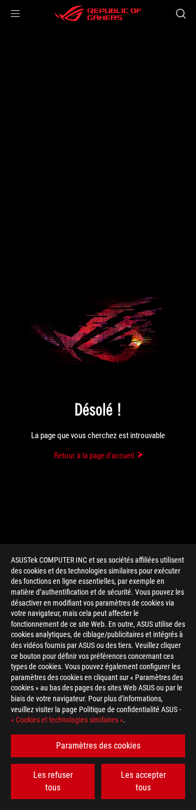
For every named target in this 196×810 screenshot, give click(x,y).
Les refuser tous (53, 781)
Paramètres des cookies (98, 745)
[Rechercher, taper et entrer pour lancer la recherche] (180, 13)
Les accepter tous (143, 781)
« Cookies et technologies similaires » (67, 719)
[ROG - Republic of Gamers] (98, 13)
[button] (15, 13)
